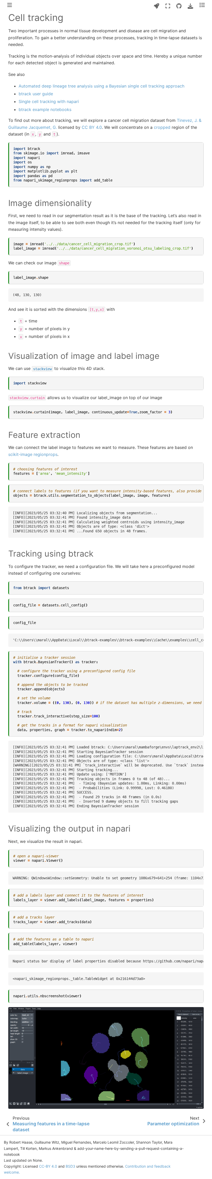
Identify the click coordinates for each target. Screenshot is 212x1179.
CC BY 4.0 (92, 127)
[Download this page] (190, 6)
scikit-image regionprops (32, 454)
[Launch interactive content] (156, 6)
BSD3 (70, 1166)
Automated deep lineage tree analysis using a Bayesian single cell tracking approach (101, 86)
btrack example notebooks (45, 109)
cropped (162, 127)
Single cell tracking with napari (49, 101)
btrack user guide (36, 93)
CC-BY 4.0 (48, 1166)
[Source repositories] (179, 6)
